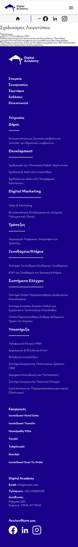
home (19, 18)
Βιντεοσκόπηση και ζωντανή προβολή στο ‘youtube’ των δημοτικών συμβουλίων (35, 141)
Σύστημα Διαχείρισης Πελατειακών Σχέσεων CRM (36, 366)
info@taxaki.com (27, 485)
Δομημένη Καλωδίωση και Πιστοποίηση (33, 375)
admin (3, 36)
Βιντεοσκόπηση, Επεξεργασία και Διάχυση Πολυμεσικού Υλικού (35, 214)
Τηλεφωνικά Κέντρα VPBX (25, 344)
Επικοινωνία (18, 103)
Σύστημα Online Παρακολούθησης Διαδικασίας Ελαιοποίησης (38, 297)
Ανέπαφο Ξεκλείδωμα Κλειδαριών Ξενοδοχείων (38, 266)
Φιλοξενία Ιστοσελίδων (23, 357)
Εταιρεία (15, 79)
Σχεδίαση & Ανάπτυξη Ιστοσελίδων (30, 172)
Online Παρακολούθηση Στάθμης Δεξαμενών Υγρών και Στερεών (36, 319)
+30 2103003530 (33, 491)
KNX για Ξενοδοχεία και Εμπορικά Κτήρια (35, 273)
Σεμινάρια (16, 91)
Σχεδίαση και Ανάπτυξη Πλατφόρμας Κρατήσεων (32, 181)
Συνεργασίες (18, 85)
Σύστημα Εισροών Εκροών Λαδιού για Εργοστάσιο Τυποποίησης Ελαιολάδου (33, 308)
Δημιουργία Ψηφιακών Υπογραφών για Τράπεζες (33, 241)
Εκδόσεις (16, 97)
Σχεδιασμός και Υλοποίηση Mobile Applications (38, 165)
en (39, 18)
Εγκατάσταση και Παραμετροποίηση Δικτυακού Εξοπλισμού (38, 390)
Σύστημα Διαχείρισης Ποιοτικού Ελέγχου (34, 382)
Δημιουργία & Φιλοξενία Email (28, 350)
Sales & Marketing (20, 205)
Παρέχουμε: (6, 34)
